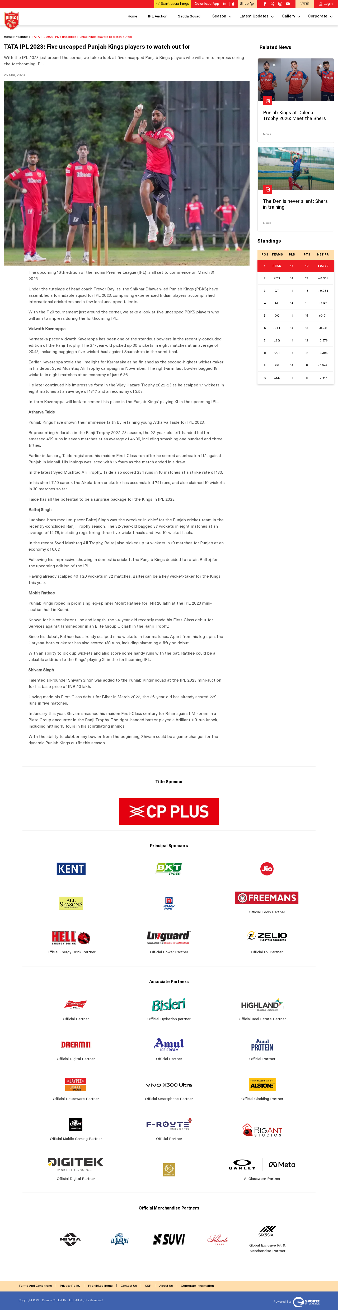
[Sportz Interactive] (306, 1302)
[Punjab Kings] (12, 20)
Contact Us (129, 1286)
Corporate (317, 17)
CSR (148, 1286)
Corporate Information (197, 1286)
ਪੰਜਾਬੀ (305, 4)
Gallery (288, 17)
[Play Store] (225, 4)
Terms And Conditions (35, 1286)
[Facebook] (265, 4)
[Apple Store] (233, 4)
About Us (166, 1286)
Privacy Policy (70, 1286)
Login (328, 4)
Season (219, 17)
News (267, 134)
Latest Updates (254, 17)
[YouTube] (288, 4)
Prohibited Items (100, 1286)
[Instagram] (280, 4)
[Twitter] (272, 4)
